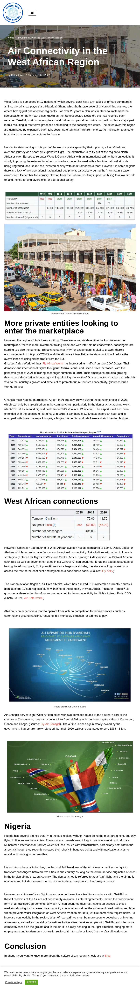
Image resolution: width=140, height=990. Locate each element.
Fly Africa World (53, 363)
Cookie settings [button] (13, 982)
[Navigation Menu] (32, 12)
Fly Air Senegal (50, 724)
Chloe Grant (18, 75)
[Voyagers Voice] (13, 12)
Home (11, 37)
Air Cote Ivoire (33, 598)
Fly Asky (107, 571)
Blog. (108, 955)
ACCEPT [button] (31, 982)
